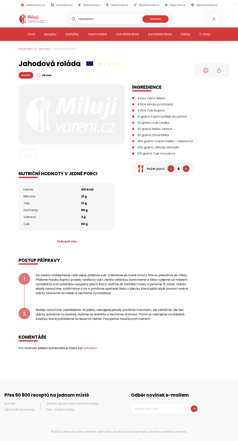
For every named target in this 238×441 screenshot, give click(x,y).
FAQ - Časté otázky (60, 409)
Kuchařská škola (160, 34)
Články (186, 34)
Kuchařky (72, 34)
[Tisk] (205, 70)
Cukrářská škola (127, 34)
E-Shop (205, 34)
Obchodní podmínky (19, 409)
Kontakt (10, 403)
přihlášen (90, 348)
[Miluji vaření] (32, 19)
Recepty (50, 34)
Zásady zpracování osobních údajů (72, 403)
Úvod (31, 34)
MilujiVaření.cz (28, 49)
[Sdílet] (219, 70)
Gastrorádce (97, 34)
